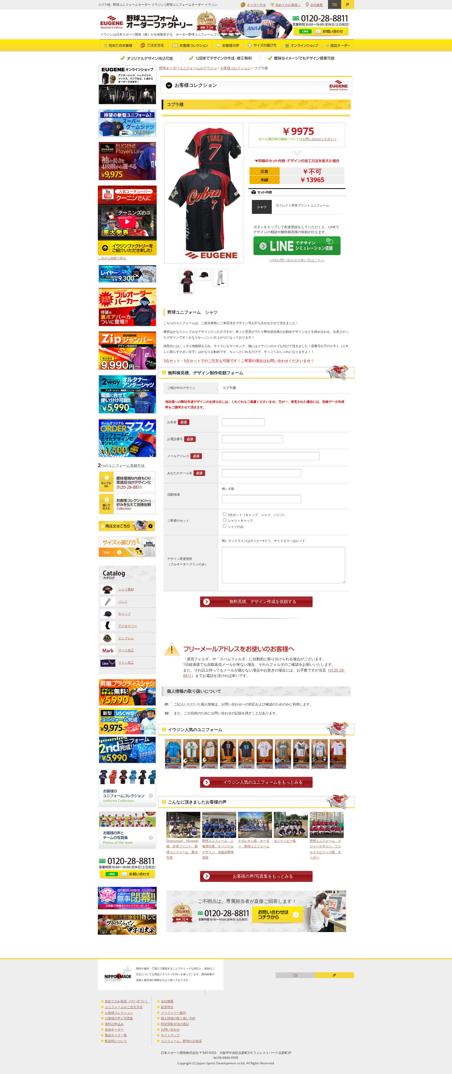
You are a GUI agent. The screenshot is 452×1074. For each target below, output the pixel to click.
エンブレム (126, 638)
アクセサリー (127, 626)
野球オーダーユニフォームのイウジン (188, 68)
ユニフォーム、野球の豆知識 (181, 1041)
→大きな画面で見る (112, 258)
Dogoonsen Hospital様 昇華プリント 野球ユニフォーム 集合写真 (182, 849)
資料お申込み (114, 1024)
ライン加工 (126, 662)
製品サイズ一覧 (116, 1035)
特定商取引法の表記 (175, 1024)
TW (334, 4)
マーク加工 (126, 650)
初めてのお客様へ (288, 5)
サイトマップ (170, 1035)
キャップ (124, 613)
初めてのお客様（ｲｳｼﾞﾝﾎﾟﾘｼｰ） (127, 1001)
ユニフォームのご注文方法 (124, 1007)
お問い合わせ (170, 1029)
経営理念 (167, 1007)
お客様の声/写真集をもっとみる (263, 876)
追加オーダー (114, 1029)
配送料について (116, 1041)
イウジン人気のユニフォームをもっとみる (263, 782)
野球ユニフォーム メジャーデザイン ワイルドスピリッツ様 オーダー (325, 849)
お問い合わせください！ (319, 139)
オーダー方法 (256, 5)
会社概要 (316, 5)
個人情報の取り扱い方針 (178, 1018)
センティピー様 (285, 840)
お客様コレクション (235, 68)
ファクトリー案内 (173, 1012)
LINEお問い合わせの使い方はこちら (296, 260)
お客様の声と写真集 (119, 1018)
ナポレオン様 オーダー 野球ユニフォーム (253, 843)
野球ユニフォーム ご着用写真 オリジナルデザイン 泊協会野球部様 (218, 849)
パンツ (123, 601)
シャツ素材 (126, 589)
